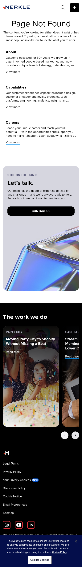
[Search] (63, 7)
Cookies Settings (39, 560)
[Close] (76, 541)
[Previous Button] (64, 435)
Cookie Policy (59, 552)
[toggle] (74, 7)
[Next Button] (75, 435)
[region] (41, 551)
